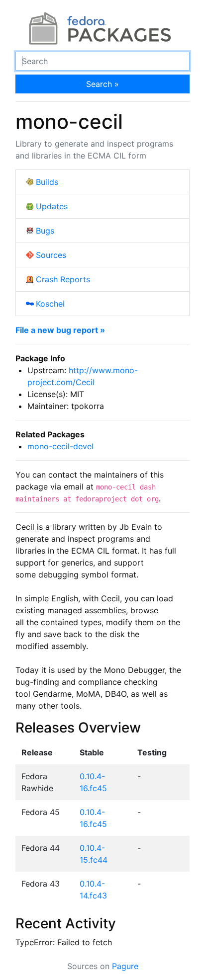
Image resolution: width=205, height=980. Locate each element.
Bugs (45, 231)
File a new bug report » (60, 330)
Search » (102, 84)
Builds (47, 182)
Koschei (50, 304)
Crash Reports (63, 279)
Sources (51, 255)
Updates (52, 206)
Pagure (125, 966)
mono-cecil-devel (60, 446)
